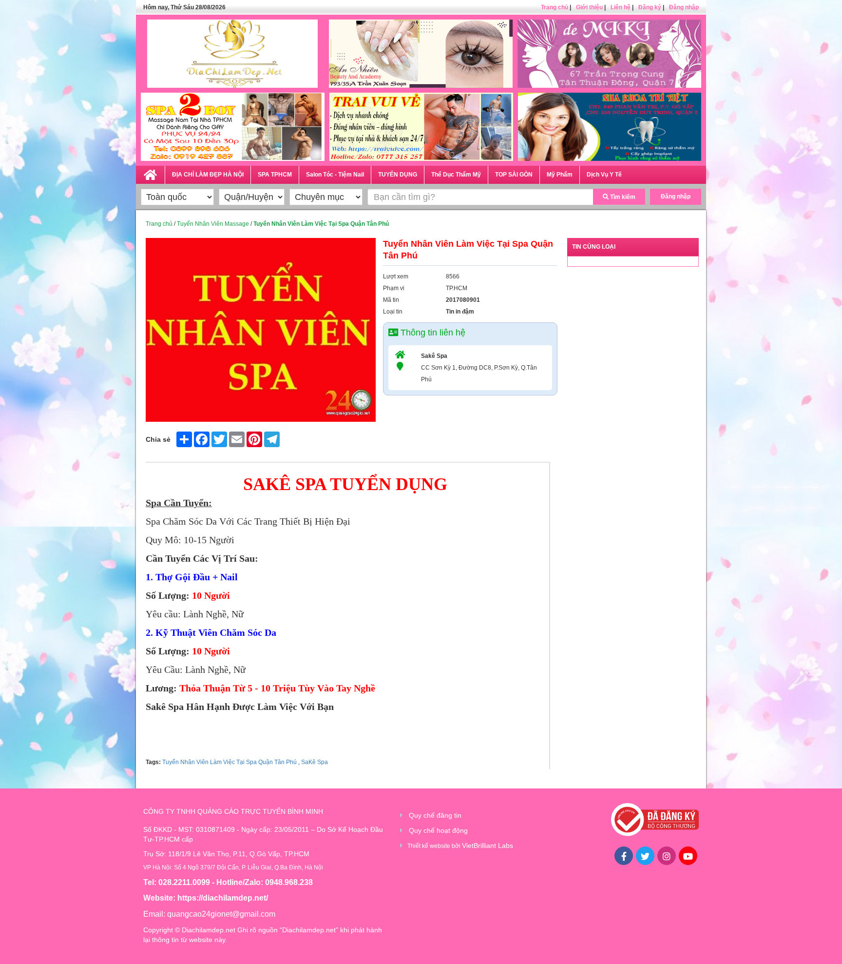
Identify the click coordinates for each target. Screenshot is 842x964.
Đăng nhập (684, 7)
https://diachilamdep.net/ (222, 898)
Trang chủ (554, 7)
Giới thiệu (589, 7)
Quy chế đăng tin (435, 815)
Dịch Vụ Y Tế (604, 174)
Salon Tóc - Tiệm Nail (335, 174)
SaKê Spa (314, 762)
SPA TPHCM (275, 174)
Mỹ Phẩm (560, 174)
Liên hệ (621, 7)
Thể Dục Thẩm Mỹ (456, 174)
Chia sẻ (158, 439)
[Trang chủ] (150, 173)
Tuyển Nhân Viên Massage (213, 223)
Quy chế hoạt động (438, 830)
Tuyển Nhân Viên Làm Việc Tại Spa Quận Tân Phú (229, 762)
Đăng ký (649, 7)
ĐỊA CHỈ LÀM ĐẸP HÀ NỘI (208, 174)
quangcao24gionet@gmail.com (221, 914)
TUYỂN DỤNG (397, 174)
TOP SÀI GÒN (514, 174)
